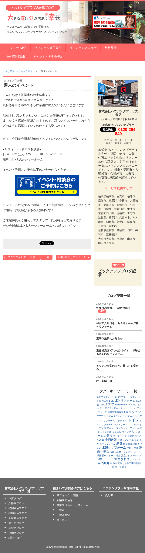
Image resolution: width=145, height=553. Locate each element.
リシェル (116, 432)
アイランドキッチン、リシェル (120, 408)
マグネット (110, 428)
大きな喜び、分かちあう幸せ (17, 71)
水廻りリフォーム (114, 447)
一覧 (46, 257)
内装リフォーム (126, 440)
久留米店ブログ (17, 518)
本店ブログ (15, 498)
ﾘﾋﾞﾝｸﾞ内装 (120, 467)
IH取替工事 (102, 401)
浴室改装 (120, 459)
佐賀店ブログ (16, 527)
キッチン (135, 411)
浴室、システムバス (131, 455)
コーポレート (64, 519)
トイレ (133, 420)
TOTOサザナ (121, 404)
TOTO (110, 404)
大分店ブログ (16, 522)
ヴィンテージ (120, 436)
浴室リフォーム (106, 459)
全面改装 (111, 439)
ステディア (121, 420)
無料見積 (111, 47)
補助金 (113, 463)
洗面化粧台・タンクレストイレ (126, 451)
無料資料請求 (16, 56)
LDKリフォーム (125, 400)
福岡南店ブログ (17, 513)
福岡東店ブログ (17, 508)
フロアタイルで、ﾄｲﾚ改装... (24, 257)
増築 (119, 443)
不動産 (61, 510)
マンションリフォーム (127, 428)
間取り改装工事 (126, 463)
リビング (126, 432)
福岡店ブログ (16, 532)
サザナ (100, 416)
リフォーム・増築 (67, 495)
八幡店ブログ (16, 503)
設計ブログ (15, 537)
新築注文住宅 (64, 500)
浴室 (118, 455)
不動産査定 (63, 514)
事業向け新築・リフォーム (72, 505)
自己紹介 (103, 463)
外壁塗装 (127, 444)
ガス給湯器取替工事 (118, 412)
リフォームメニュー (83, 47)
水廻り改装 (132, 447)
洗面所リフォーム (106, 455)
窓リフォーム (134, 459)
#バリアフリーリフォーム (128, 397)
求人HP (109, 495)
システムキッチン (113, 416)
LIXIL (102, 404)
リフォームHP (16, 47)
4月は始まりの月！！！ (72, 257)
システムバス (130, 416)
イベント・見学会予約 (48, 56)
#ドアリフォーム (105, 397)
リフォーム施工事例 (48, 47)
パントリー (119, 424)
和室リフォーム (108, 444)
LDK (111, 401)
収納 (136, 440)
